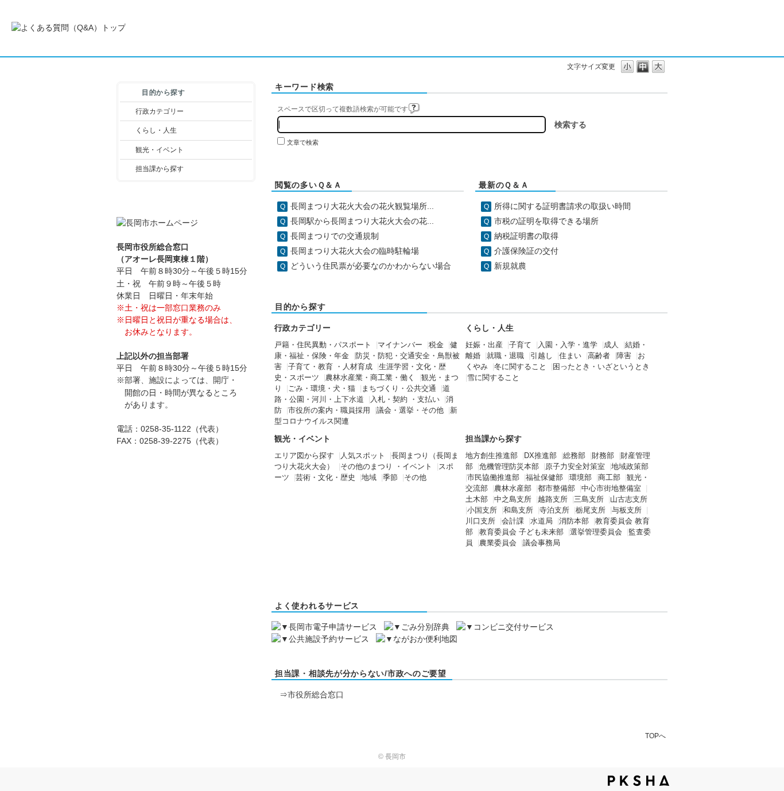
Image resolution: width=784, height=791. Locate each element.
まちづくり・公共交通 (399, 389)
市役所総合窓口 (316, 694)
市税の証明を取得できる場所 (546, 221)
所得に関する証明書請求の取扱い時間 (562, 206)
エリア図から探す (304, 456)
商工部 (609, 478)
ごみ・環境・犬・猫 (321, 389)
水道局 (541, 521)
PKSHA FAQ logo (638, 780)
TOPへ (655, 735)
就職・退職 (505, 356)
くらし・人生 (156, 130)
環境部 (580, 478)
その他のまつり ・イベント (386, 467)
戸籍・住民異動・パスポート (322, 345)
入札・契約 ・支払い (405, 400)
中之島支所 (512, 499)
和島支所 (518, 510)
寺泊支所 (554, 510)
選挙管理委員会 (596, 532)
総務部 (574, 456)
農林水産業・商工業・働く (370, 378)
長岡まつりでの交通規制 (334, 236)
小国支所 (482, 510)
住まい (570, 356)
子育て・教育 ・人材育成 (330, 367)
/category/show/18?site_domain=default (128, 150)
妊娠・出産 (484, 345)
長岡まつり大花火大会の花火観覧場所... (362, 206)
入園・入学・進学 (567, 345)
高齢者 (599, 356)
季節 (390, 478)
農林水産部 (512, 488)
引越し (541, 356)
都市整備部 (556, 488)
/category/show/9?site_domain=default (128, 169)
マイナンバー (400, 345)
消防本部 (574, 521)
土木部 (476, 499)
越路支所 (553, 499)
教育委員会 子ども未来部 (521, 532)
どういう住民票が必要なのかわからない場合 (370, 265)
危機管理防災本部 (509, 467)
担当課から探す (159, 169)
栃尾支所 (591, 510)
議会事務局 (541, 543)
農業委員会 (498, 543)
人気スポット (362, 456)
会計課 (513, 521)
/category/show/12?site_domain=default (128, 130)
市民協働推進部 (493, 478)
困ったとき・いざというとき (601, 367)
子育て (520, 345)
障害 (623, 356)
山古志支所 (628, 499)
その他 (415, 478)
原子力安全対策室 (575, 467)
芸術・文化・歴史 (325, 478)
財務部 (603, 456)
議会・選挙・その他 (410, 410)
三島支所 (589, 499)
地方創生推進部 (491, 456)
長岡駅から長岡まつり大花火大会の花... (362, 221)
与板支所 (627, 510)
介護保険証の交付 (526, 250)
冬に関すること (520, 367)
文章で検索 (303, 142)
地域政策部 (630, 467)
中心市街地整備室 (611, 488)
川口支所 (480, 521)
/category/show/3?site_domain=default (128, 111)
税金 (436, 345)
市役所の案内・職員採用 (329, 410)
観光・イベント (159, 150)
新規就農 (510, 265)
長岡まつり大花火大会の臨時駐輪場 (354, 250)
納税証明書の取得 (526, 236)
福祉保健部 (544, 478)
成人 (611, 345)
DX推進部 (540, 456)
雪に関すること (493, 378)
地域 (369, 478)
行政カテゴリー (159, 111)
